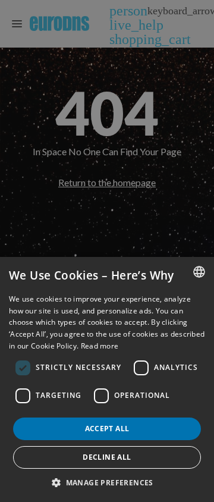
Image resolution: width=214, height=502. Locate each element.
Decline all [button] (107, 457)
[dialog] (107, 379)
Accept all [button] (107, 428)
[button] (107, 482)
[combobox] (199, 272)
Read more (100, 346)
